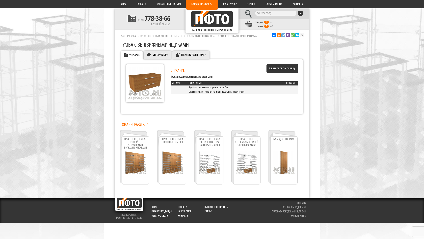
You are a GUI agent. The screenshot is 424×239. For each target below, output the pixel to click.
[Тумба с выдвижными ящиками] (145, 83)
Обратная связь (274, 4)
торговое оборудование (293, 207)
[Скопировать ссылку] (302, 35)
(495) (154, 20)
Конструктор (230, 4)
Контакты (298, 4)
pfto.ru (134, 215)
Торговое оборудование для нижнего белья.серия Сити (204, 36)
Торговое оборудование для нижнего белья (158, 36)
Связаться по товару (282, 68)
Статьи (251, 4)
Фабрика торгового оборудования (212, 20)
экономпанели (298, 215)
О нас (123, 4)
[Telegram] (283, 35)
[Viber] (288, 35)
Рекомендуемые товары (193, 54)
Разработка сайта (123, 218)
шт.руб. (264, 24)
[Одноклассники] (279, 35)
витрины (301, 203)
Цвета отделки (160, 54)
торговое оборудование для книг (288, 211)
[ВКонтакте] (274, 35)
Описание (134, 54)
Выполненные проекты (169, 4)
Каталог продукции (201, 4)
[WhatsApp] (293, 35)
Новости (141, 4)
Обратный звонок (160, 24)
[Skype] (297, 35)
